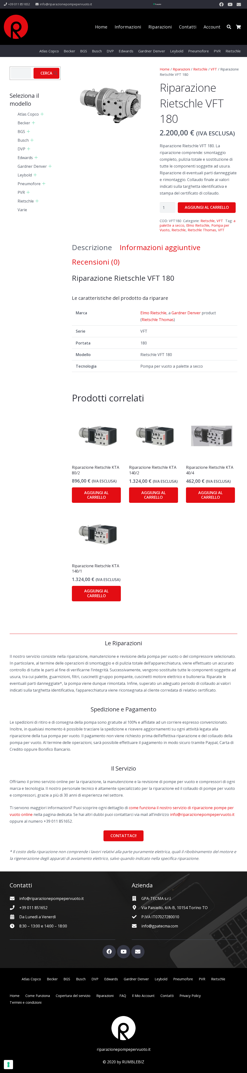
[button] (229, 27)
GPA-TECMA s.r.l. (156, 898)
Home (165, 69)
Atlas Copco (28, 114)
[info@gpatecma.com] (136, 926)
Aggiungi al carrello (207, 207)
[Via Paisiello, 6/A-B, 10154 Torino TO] (136, 907)
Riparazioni (181, 69)
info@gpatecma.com (159, 926)
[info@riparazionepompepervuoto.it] (14, 898)
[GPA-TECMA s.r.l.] (136, 898)
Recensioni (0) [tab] (96, 262)
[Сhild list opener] (42, 114)
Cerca (46, 73)
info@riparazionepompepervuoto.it (202, 814)
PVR (21, 192)
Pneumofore (29, 183)
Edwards (25, 157)
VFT (214, 69)
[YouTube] (230, 4)
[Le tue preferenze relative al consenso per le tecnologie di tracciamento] (8, 1064)
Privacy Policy (190, 995)
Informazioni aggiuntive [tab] (160, 247)
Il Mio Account (143, 995)
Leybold (25, 175)
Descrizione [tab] (92, 247)
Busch (23, 140)
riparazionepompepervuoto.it (124, 1049)
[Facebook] (221, 4)
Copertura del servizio (73, 995)
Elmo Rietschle (197, 225)
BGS (21, 131)
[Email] (238, 4)
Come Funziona (37, 995)
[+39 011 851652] (14, 907)
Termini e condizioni (25, 1002)
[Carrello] (238, 27)
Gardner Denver (186, 313)
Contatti (167, 995)
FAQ (122, 995)
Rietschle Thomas (202, 230)
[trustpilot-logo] (157, 4)
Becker (24, 123)
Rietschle (200, 69)
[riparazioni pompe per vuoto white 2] (123, 1028)
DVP (21, 149)
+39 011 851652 (33, 907)
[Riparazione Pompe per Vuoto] (16, 27)
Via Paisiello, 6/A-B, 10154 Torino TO (174, 907)
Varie (22, 209)
